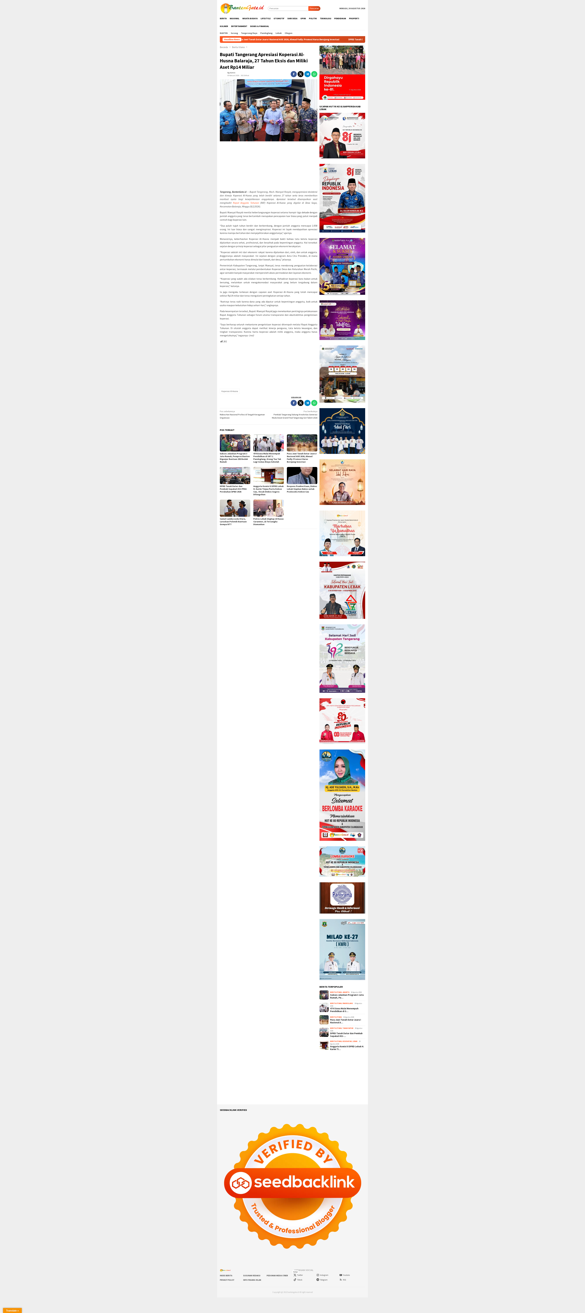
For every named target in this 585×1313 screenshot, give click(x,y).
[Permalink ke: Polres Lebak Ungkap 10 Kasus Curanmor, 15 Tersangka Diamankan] (268, 508)
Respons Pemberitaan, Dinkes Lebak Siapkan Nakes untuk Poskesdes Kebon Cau (302, 489)
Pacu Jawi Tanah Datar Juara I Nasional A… (345, 1021)
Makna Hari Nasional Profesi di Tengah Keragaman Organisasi (242, 414)
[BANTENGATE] (243, 8)
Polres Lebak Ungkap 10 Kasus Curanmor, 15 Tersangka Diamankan (268, 521)
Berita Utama (336, 992)
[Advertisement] (268, 166)
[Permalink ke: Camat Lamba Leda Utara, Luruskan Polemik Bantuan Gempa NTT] (235, 508)
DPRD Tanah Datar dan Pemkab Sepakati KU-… (346, 1035)
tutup (295, 1272)
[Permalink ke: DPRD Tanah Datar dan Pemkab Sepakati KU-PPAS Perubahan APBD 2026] (235, 475)
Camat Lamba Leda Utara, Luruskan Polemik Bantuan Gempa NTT (233, 521)
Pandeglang (347, 1003)
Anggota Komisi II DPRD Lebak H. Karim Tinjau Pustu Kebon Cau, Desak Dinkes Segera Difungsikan (342, 39)
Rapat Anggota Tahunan (246, 202)
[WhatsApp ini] (314, 74)
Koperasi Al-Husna (230, 391)
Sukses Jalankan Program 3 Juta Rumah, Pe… (347, 996)
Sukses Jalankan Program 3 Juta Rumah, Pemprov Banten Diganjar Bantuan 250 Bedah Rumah (235, 457)
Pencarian (314, 8)
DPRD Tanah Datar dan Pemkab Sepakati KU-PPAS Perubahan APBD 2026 (244, 39)
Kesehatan (347, 1041)
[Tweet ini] (301, 74)
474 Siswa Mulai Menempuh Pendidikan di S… (344, 1010)
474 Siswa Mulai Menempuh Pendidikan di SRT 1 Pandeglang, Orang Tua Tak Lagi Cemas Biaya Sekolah (267, 457)
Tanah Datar (347, 1028)
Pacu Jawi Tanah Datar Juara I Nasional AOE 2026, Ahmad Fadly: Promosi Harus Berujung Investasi (302, 457)
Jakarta (345, 992)
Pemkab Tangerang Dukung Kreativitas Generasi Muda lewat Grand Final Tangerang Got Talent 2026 (294, 414)
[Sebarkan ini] (294, 74)
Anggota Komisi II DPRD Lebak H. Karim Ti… (347, 1048)
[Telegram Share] (307, 74)
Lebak (355, 1041)
